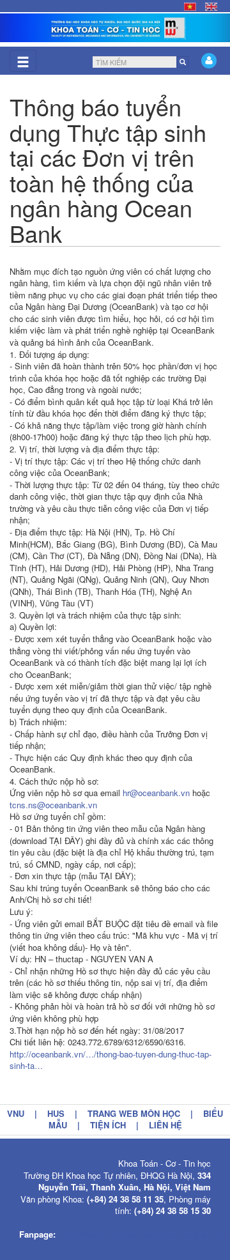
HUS (56, 1113)
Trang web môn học (134, 1113)
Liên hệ (165, 1125)
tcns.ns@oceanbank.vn (53, 805)
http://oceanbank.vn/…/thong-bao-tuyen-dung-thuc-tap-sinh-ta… (110, 1060)
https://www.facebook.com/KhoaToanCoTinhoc (144, 1234)
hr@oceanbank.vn (156, 793)
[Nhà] (115, 27)
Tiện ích (108, 1125)
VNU (15, 1113)
